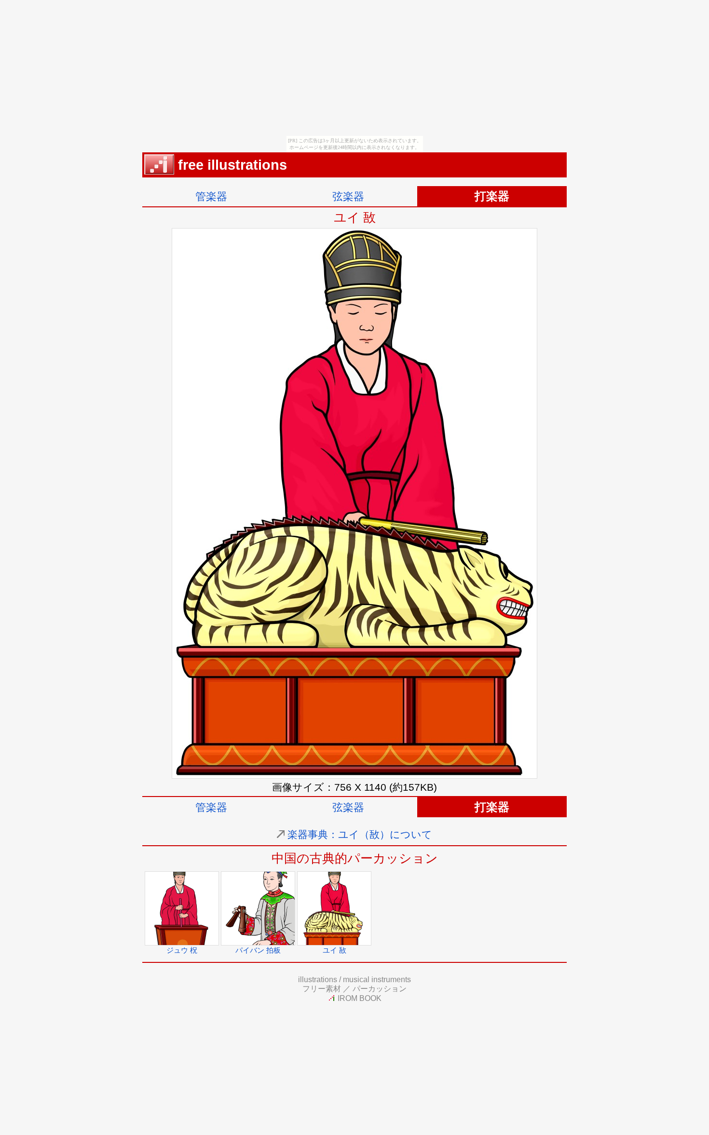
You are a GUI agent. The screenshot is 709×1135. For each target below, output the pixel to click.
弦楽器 (348, 196)
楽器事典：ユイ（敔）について (359, 834)
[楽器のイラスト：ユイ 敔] (354, 775)
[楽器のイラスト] (159, 169)
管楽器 (211, 196)
